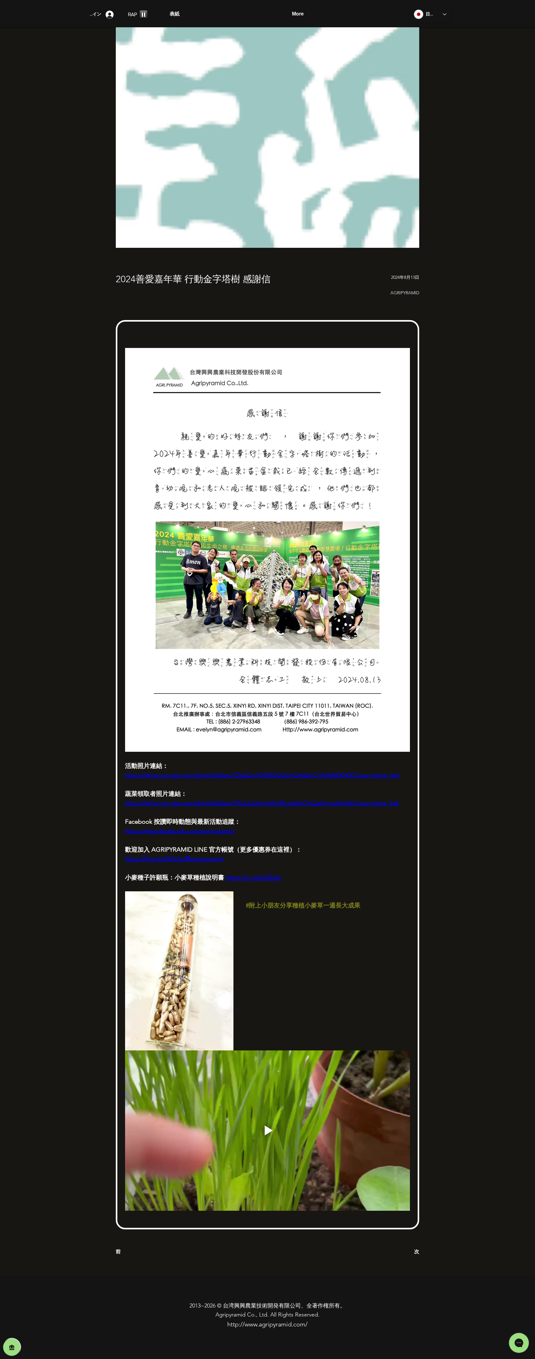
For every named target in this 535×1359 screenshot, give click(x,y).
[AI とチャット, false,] (11, 1347)
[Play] (143, 14)
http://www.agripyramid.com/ (267, 1324)
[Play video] (267, 1130)
